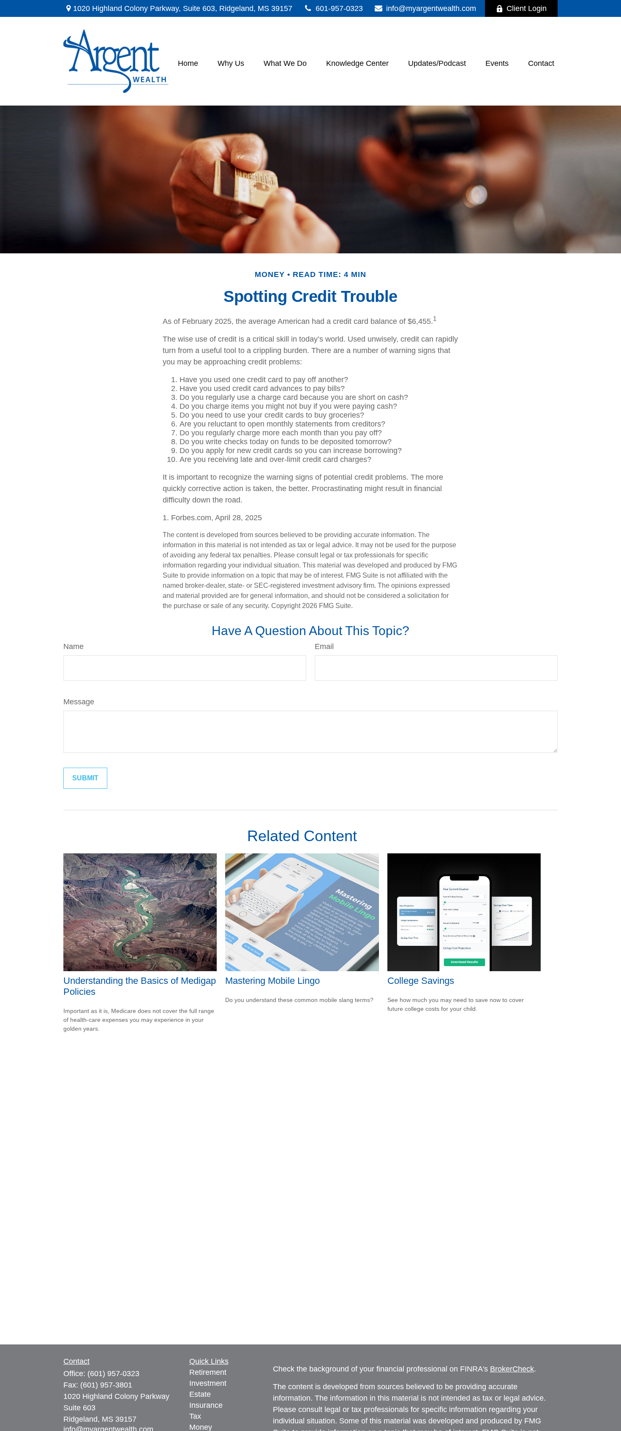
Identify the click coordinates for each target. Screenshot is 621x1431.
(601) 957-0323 (113, 1373)
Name (73, 646)
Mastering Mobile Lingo (272, 980)
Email (324, 646)
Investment (207, 1383)
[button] (188, 63)
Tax (195, 1416)
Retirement (207, 1372)
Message (78, 702)
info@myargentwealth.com (431, 8)
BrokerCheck (512, 1369)
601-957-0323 (339, 8)
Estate (200, 1394)
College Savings (420, 980)
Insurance (206, 1405)
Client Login (527, 8)
